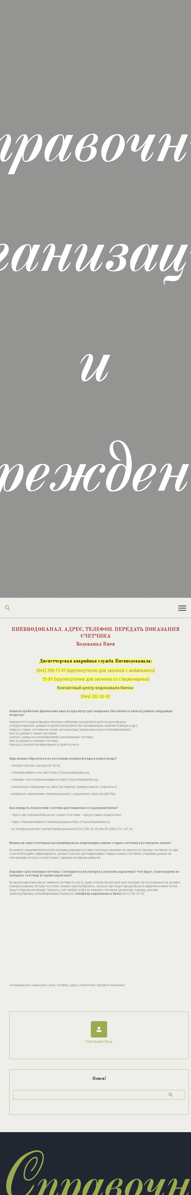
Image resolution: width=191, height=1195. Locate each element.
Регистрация (94, 1042)
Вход (109, 1042)
